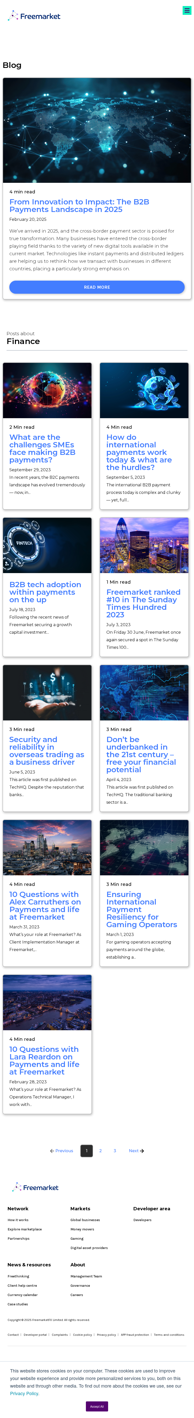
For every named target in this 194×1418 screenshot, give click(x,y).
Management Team (86, 1276)
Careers (76, 1295)
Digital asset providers (89, 1248)
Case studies (18, 1304)
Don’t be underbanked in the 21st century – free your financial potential (141, 754)
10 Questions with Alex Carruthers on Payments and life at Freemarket (45, 906)
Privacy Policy (24, 1393)
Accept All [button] (97, 1406)
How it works (18, 1220)
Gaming (77, 1238)
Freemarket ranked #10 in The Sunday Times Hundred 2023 (143, 603)
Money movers (82, 1229)
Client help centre (22, 1285)
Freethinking (18, 1276)
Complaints (60, 1335)
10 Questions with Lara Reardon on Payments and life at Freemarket (44, 1061)
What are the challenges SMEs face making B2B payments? (42, 448)
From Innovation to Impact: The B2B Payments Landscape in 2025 (79, 205)
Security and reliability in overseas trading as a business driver (46, 751)
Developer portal (35, 1335)
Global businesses (85, 1220)
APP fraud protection (135, 1335)
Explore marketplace (25, 1229)
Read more (97, 287)
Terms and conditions (169, 1335)
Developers (142, 1220)
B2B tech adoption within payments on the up (45, 592)
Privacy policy (106, 1335)
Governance (80, 1285)
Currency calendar (23, 1295)
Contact (13, 1335)
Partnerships (19, 1238)
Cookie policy (82, 1335)
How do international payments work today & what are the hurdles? (139, 452)
